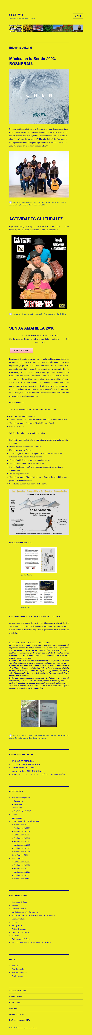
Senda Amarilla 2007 (22, 824)
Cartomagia (18, 801)
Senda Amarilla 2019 (22, 861)
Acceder (15, 965)
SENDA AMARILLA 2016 (31, 328)
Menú (78, 16)
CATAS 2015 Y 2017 (22, 811)
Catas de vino (17, 807)
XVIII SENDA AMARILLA (23, 760)
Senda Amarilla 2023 (45, 202)
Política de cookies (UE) (21, 932)
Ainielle (57, 202)
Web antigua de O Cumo (21, 939)
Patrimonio (16, 922)
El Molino (18, 804)
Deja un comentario (39, 738)
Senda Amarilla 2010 (22, 834)
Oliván (17, 205)
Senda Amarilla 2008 (22, 828)
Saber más (15, 935)
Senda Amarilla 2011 (22, 838)
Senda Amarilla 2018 (22, 851)
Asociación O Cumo (19, 902)
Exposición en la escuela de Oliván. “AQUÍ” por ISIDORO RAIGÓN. (38, 774)
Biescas (60, 735)
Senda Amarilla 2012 (22, 841)
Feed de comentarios (19, 972)
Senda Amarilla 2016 (41, 735)
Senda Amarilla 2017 (22, 848)
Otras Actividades (18, 918)
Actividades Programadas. (44, 314)
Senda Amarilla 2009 (22, 831)
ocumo (11, 205)
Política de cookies (19, 929)
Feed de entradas (18, 969)
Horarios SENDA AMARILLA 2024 (26, 764)
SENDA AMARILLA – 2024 (23, 767)
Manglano (16, 202)
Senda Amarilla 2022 (20, 855)
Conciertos (16, 814)
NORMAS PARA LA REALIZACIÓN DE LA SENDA (33, 915)
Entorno (15, 905)
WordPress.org (17, 975)
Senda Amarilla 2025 (22, 875)
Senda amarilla (25, 205)
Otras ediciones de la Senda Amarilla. (26, 821)
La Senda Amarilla (19, 908)
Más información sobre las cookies (25, 912)
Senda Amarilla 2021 (22, 865)
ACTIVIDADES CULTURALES (36, 218)
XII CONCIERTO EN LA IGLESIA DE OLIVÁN (31, 942)
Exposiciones (17, 818)
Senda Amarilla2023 (38, 205)
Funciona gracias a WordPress (27, 1028)
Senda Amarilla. (18, 858)
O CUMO (16, 14)
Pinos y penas (17, 925)
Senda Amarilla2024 (22, 878)
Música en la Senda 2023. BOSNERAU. (32, 61)
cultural (63, 202)
